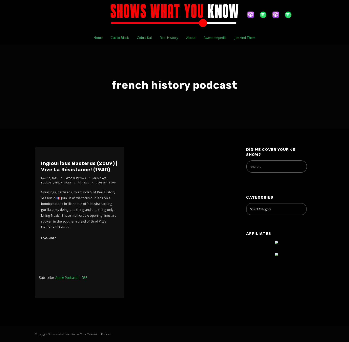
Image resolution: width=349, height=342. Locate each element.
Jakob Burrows (75, 178)
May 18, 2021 (49, 178)
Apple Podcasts (66, 277)
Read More (48, 238)
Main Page (99, 178)
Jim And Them (244, 37)
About (191, 37)
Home (98, 37)
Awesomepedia (215, 37)
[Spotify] (265, 15)
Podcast (47, 182)
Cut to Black (120, 37)
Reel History (169, 37)
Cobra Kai (144, 37)
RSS (84, 277)
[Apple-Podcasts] (252, 15)
